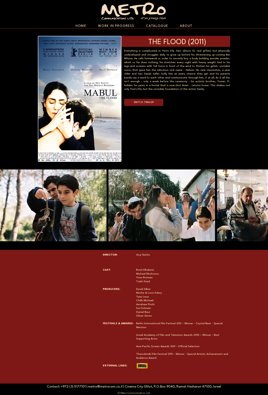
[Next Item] (261, 205)
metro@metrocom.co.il (105, 386)
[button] (143, 102)
